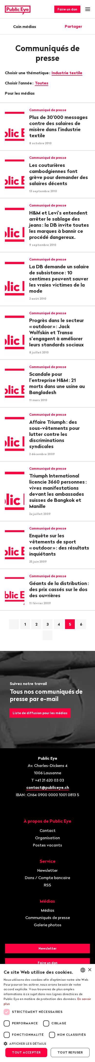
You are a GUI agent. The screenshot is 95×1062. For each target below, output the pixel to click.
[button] (47, 1043)
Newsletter (47, 870)
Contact (48, 830)
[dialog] (47, 1013)
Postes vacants (47, 845)
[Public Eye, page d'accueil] (17, 9)
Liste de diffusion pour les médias (40, 713)
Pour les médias (20, 93)
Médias (47, 910)
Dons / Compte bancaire (47, 877)
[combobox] (82, 970)
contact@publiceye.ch (47, 787)
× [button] (89, 970)
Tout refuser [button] (70, 1052)
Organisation (47, 837)
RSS (47, 884)
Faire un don (67, 9)
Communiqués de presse (47, 917)
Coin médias (24, 26)
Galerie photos (47, 924)
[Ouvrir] (88, 26)
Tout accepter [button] (26, 1052)
